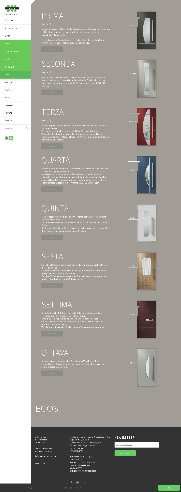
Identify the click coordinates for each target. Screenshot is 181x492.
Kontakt (9, 97)
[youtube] (77, 482)
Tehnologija (11, 28)
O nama (8, 90)
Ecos (7, 74)
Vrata (7, 36)
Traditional (9, 67)
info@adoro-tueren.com (45, 456)
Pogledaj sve (52, 49)
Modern (8, 59)
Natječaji (9, 120)
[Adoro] (12, 8)
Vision (7, 43)
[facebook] (71, 482)
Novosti (8, 113)
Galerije (9, 105)
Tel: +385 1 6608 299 (43, 448)
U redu (169, 487)
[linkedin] (84, 482)
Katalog (9, 82)
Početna (9, 20)
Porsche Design (11, 51)
